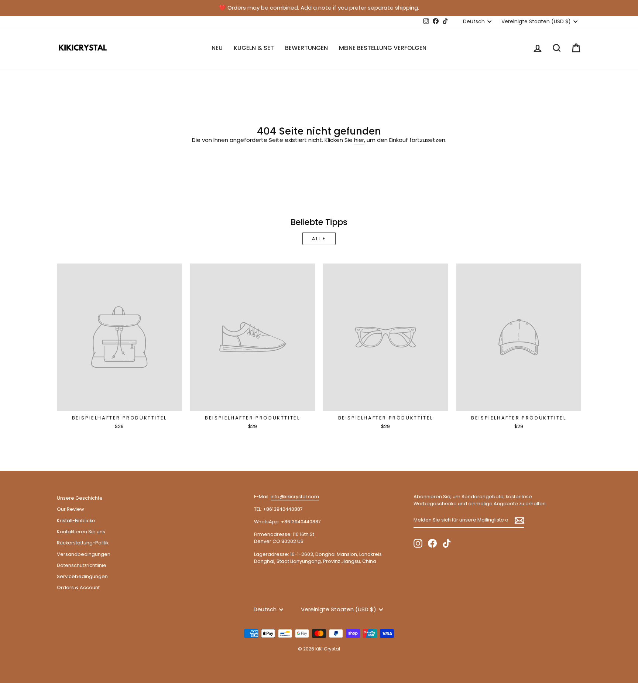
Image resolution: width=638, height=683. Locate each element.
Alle (319, 238)
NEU (217, 48)
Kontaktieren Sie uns (81, 532)
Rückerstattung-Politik (83, 543)
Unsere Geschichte (80, 498)
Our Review (70, 509)
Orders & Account (78, 587)
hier (359, 140)
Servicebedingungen (82, 576)
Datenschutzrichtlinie (81, 565)
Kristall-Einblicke (76, 520)
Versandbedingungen (83, 554)
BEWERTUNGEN (306, 48)
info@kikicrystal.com (295, 496)
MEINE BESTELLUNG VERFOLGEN (382, 48)
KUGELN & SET (254, 48)
